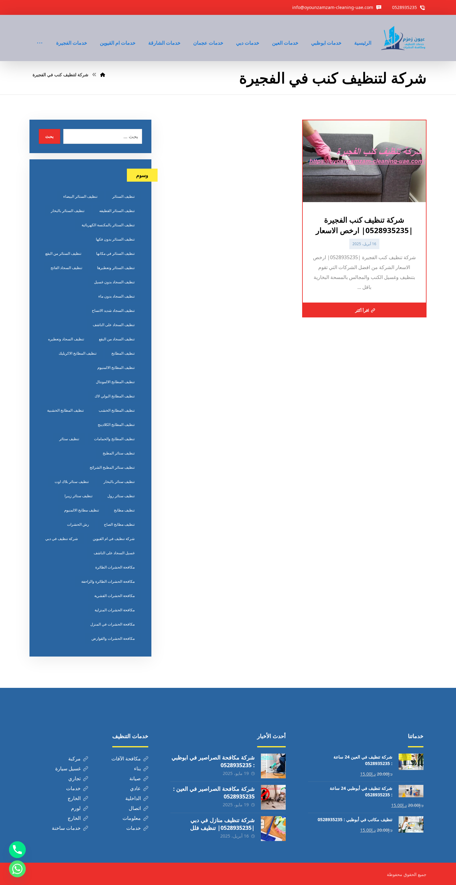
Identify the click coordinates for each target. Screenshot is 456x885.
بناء (137, 768)
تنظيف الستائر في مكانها (115, 253)
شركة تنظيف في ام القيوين (114, 538)
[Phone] (17, 849)
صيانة (135, 778)
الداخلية (133, 798)
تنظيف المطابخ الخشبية (65, 410)
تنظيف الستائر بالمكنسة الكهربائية (108, 225)
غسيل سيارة (68, 768)
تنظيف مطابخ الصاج (119, 524)
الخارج (74, 798)
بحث (49, 136)
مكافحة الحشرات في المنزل (112, 624)
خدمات (73, 788)
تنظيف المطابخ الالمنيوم (116, 367)
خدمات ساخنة (66, 828)
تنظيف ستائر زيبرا (78, 495)
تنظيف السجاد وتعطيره (66, 339)
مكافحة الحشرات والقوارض (113, 638)
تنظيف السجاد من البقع (117, 339)
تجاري (74, 778)
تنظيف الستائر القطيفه (117, 210)
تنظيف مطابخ (124, 510)
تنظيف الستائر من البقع (63, 253)
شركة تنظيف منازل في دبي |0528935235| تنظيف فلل (222, 823)
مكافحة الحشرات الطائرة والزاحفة (108, 581)
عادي (135, 788)
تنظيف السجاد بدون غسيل (114, 282)
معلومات (132, 818)
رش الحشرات (78, 524)
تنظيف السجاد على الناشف (114, 324)
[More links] (40, 34)
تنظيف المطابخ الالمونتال (115, 381)
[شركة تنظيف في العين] (404, 38)
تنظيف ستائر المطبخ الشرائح (112, 467)
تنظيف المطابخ (123, 353)
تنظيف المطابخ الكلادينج (116, 424)
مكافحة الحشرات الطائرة (115, 567)
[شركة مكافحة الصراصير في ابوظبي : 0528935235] (273, 766)
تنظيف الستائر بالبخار (67, 210)
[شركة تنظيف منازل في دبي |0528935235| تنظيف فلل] (273, 828)
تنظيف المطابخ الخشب (117, 410)
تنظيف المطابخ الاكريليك (77, 353)
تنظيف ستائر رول (121, 495)
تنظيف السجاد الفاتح (66, 267)
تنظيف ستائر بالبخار (119, 481)
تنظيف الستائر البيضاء (80, 196)
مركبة (74, 758)
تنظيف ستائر (69, 438)
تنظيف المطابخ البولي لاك (115, 396)
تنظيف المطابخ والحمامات (114, 438)
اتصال (135, 808)
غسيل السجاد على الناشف (114, 552)
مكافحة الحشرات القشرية (114, 595)
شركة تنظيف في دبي (61, 538)
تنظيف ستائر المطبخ (119, 453)
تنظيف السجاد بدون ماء (116, 296)
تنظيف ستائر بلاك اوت (72, 481)
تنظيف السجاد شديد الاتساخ (113, 310)
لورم (76, 808)
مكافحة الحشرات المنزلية (115, 610)
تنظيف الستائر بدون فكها (115, 239)
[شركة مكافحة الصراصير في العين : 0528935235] (273, 797)
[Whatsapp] (17, 869)
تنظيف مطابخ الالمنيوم (81, 510)
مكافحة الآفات (126, 758)
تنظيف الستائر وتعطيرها (116, 267)
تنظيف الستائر (123, 196)
